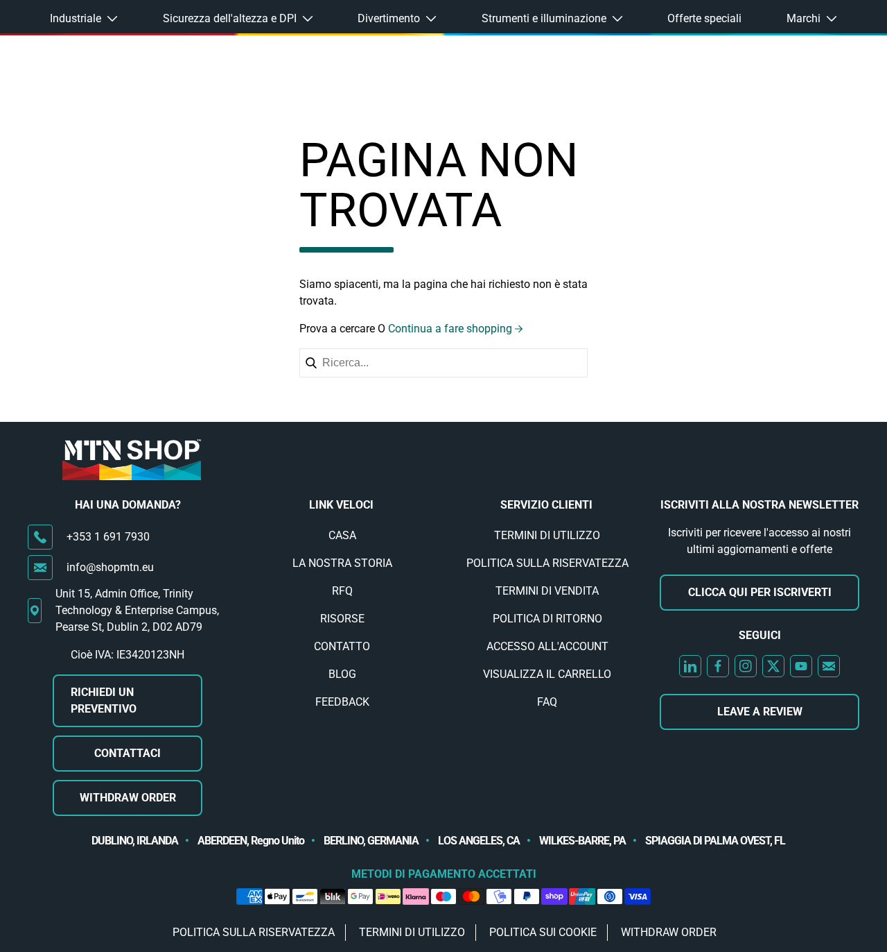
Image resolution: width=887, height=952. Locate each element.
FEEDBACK (342, 701)
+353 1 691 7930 (108, 536)
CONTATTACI (127, 753)
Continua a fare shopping (450, 328)
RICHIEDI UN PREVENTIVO (104, 700)
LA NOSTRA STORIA (342, 563)
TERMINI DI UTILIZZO (547, 535)
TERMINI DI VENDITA (547, 590)
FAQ (547, 701)
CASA (342, 535)
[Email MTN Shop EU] (829, 666)
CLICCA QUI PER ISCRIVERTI (760, 592)
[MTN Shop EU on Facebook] (718, 666)
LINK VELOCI (341, 504)
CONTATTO (342, 646)
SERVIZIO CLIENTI (546, 504)
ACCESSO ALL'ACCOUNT (547, 646)
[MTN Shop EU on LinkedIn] (690, 666)
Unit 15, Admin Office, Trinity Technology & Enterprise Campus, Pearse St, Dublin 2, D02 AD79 (137, 610)
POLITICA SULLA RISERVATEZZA (547, 563)
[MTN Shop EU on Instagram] (746, 666)
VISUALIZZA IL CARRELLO (547, 674)
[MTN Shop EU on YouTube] (801, 666)
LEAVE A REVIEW (759, 711)
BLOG (342, 674)
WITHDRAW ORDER (128, 797)
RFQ (342, 590)
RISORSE (342, 618)
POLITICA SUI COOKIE (543, 932)
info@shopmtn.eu (110, 567)
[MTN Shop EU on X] (773, 666)
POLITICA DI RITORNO (547, 618)
